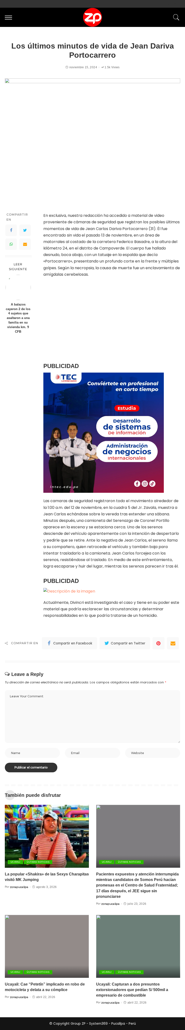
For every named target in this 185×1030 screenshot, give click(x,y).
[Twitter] (169, 4)
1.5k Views (112, 67)
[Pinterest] (158, 643)
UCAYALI (15, 862)
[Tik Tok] (179, 4)
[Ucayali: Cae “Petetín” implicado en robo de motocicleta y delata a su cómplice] (47, 946)
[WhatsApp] (11, 244)
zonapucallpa (19, 887)
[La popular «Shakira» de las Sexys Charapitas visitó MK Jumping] (47, 836)
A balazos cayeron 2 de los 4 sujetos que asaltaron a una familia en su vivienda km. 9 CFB (18, 318)
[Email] (25, 244)
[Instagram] (175, 4)
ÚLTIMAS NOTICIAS (38, 862)
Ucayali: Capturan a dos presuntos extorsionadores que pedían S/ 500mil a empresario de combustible (132, 989)
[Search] (175, 17)
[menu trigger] (9, 17)
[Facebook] (164, 4)
